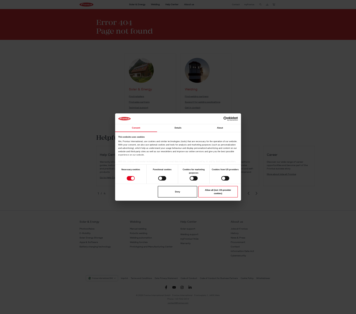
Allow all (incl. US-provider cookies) (218, 191)
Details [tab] (178, 128)
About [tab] (220, 128)
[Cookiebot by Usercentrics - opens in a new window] (225, 119)
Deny (177, 191)
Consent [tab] (136, 128)
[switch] (162, 178)
